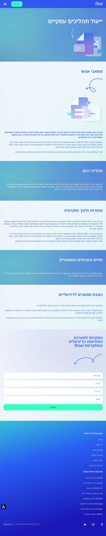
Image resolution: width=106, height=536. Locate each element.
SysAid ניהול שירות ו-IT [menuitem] (93, 483)
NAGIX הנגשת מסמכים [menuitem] (93, 514)
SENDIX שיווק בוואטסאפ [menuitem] (93, 498)
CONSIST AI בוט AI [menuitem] (95, 488)
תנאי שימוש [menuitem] (98, 460)
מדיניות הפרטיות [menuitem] (96, 465)
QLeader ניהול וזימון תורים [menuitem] (92, 509)
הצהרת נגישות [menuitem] (97, 455)
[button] (3, 507)
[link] (101, 524)
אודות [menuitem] (100, 439)
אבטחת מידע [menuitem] (97, 450)
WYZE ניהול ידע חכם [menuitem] (94, 478)
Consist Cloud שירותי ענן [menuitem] (92, 493)
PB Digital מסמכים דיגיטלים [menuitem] (91, 503)
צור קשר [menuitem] (99, 444)
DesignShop (7, 524)
